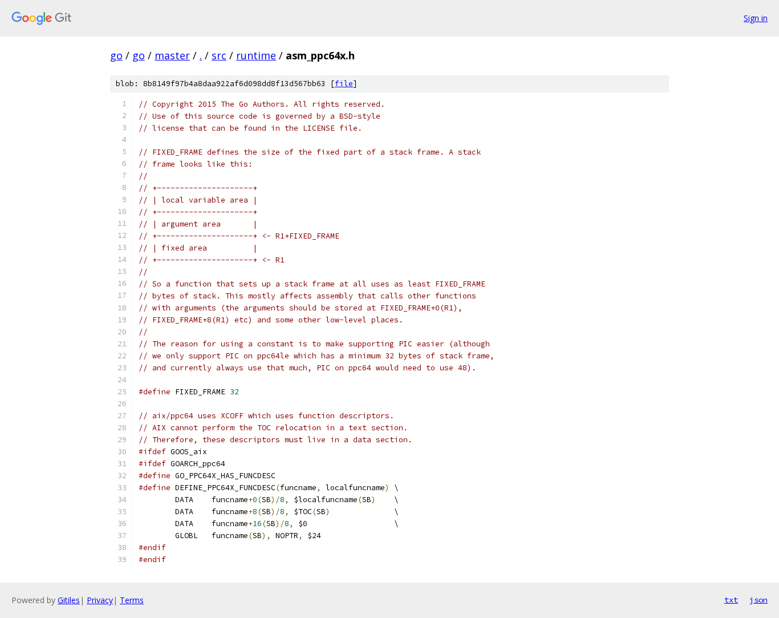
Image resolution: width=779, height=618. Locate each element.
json (758, 600)
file (344, 83)
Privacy (100, 600)
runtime (256, 55)
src (219, 55)
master (172, 55)
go (116, 55)
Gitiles (69, 600)
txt (731, 600)
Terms (132, 600)
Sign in (756, 18)
